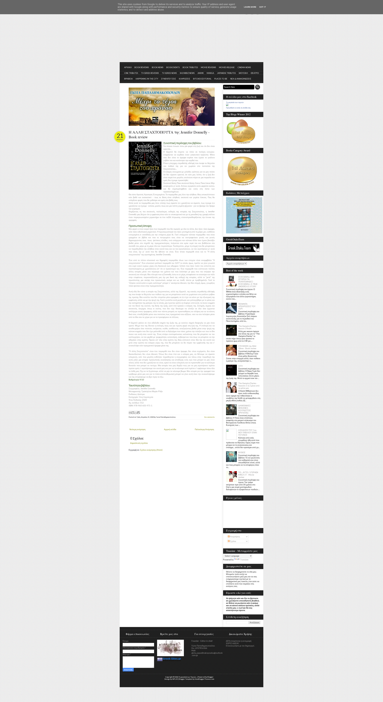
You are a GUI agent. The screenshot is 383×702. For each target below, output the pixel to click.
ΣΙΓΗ (240, 366)
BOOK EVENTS (173, 67)
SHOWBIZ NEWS (187, 73)
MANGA (210, 73)
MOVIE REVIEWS (208, 67)
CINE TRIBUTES (131, 73)
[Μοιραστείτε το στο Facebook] (138, 412)
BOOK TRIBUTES (190, 67)
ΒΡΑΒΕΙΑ (128, 79)
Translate (244, 559)
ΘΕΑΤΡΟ (255, 73)
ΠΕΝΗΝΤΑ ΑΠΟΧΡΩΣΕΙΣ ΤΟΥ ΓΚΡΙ (247, 306)
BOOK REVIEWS (141, 67)
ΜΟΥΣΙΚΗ (243, 73)
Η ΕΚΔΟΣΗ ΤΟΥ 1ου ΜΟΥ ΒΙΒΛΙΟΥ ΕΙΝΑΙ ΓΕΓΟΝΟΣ (247, 432)
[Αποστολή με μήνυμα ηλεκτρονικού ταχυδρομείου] (130, 412)
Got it (262, 7)
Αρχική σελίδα (170, 429)
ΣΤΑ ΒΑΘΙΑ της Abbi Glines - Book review (247, 347)
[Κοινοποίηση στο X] (135, 412)
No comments (209, 417)
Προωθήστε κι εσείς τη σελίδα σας (238, 108)
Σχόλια (233, 541)
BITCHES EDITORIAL (202, 79)
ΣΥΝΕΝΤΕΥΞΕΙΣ (168, 79)
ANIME (201, 73)
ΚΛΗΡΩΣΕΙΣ (184, 79)
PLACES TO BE (220, 79)
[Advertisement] (191, 40)
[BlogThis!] (132, 412)
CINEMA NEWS (244, 67)
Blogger (210, 677)
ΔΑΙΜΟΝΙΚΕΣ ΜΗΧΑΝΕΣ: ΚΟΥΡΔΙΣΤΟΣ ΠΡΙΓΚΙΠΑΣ (244, 409)
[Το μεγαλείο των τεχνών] (227, 105)
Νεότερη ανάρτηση (137, 429)
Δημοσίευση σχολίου (139, 443)
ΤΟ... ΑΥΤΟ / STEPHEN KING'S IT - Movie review (248, 474)
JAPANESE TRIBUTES (226, 73)
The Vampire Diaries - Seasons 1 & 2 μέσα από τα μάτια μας (248, 385)
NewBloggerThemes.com (204, 679)
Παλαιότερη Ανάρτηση (204, 429)
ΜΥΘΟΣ (241, 452)
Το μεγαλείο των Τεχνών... (188, 677)
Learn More (250, 7)
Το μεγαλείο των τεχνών (235, 102)
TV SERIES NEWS (169, 73)
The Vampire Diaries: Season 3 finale (247, 327)
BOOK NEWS (157, 67)
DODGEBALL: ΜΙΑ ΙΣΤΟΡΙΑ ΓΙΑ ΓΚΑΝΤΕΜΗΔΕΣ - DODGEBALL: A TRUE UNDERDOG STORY (247, 282)
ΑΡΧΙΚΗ (128, 67)
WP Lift (175, 679)
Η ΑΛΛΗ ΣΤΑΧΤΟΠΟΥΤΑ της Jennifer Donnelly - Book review (169, 134)
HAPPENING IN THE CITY (147, 79)
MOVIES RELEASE (227, 67)
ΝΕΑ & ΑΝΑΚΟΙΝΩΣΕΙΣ (240, 79)
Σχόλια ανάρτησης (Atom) (151, 450)
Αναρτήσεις (235, 536)
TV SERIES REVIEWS (150, 73)
